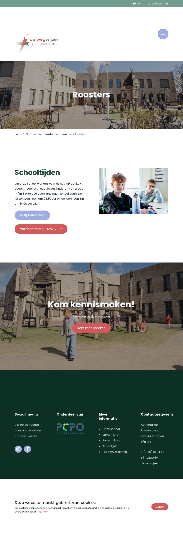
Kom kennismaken (91, 328)
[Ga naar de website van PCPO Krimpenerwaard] (70, 428)
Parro (140, 3)
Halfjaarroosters (32, 215)
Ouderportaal (160, 3)
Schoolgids (109, 446)
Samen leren (111, 435)
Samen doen (111, 440)
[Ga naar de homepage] (36, 44)
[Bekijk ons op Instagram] (18, 449)
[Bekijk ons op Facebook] (27, 449)
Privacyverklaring (114, 452)
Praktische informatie (58, 134)
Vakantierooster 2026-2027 (41, 229)
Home (18, 134)
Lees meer (43, 511)
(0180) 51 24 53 (154, 452)
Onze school (33, 134)
